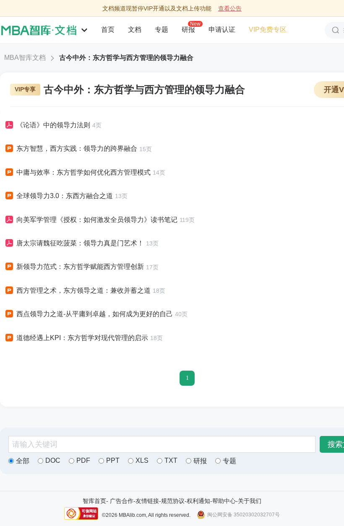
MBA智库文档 (25, 57)
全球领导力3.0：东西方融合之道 (64, 195)
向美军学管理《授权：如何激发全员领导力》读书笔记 (96, 219)
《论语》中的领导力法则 (53, 125)
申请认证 (221, 29)
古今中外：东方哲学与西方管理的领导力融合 (126, 57)
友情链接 (147, 501)
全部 (22, 460)
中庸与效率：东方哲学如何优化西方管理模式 (83, 172)
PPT (113, 460)
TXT (170, 460)
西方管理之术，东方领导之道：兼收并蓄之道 (83, 290)
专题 (161, 29)
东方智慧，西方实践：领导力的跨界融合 (76, 148)
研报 (188, 29)
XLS (142, 460)
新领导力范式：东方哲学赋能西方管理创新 (80, 266)
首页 (108, 29)
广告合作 (121, 501)
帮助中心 (224, 501)
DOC (52, 460)
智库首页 (94, 501)
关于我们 (249, 501)
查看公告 (230, 8)
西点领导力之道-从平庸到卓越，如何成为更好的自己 (94, 313)
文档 (134, 29)
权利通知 (198, 501)
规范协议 (173, 501)
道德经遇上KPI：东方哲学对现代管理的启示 (82, 337)
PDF (83, 460)
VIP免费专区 (268, 29)
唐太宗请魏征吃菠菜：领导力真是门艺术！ (80, 243)
